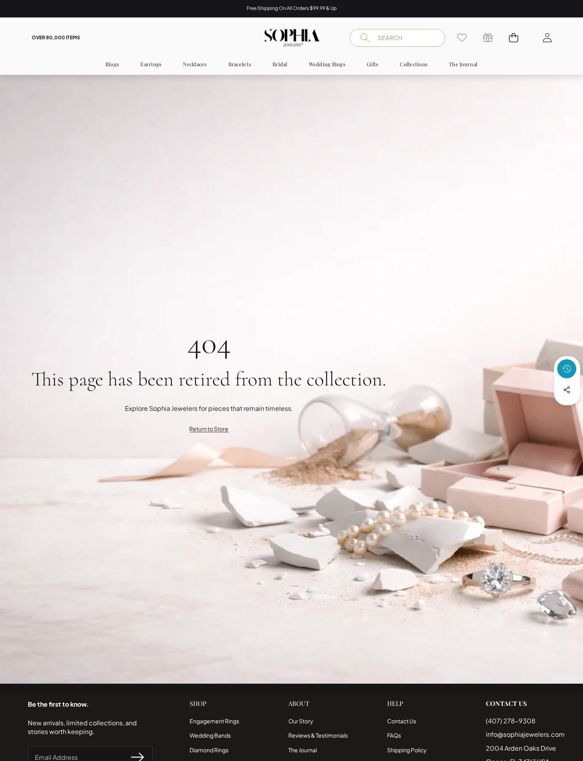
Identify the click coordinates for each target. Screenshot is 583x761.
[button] (31, 8)
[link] (462, 37)
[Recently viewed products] (566, 368)
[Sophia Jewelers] (292, 37)
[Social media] (566, 389)
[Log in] (547, 37)
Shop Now (335, 8)
